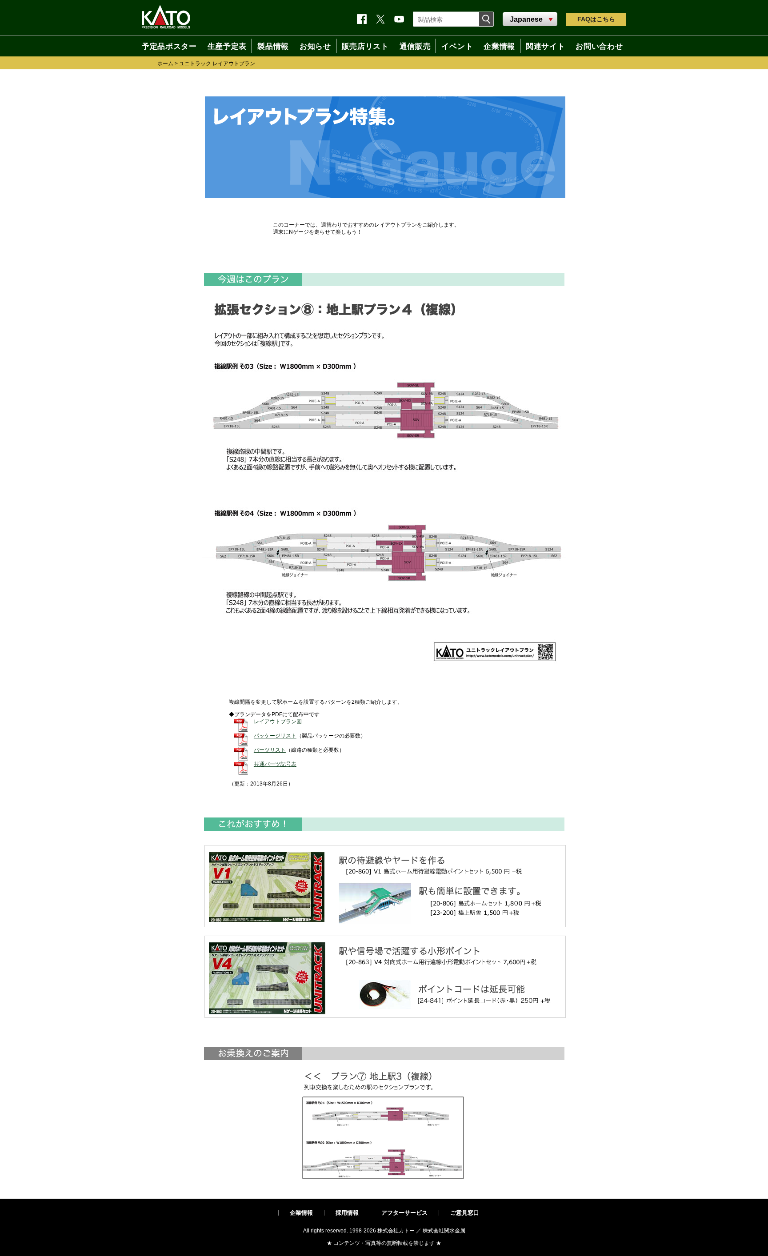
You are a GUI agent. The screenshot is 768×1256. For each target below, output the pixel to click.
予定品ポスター (165, 46)
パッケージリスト (275, 736)
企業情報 (301, 1212)
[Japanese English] (530, 19)
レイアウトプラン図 (278, 721)
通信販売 (415, 46)
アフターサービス (404, 1212)
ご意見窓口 (464, 1212)
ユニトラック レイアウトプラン (217, 63)
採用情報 (347, 1212)
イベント (458, 46)
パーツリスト (270, 750)
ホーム (165, 63)
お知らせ (312, 46)
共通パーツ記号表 (275, 764)
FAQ (596, 19)
